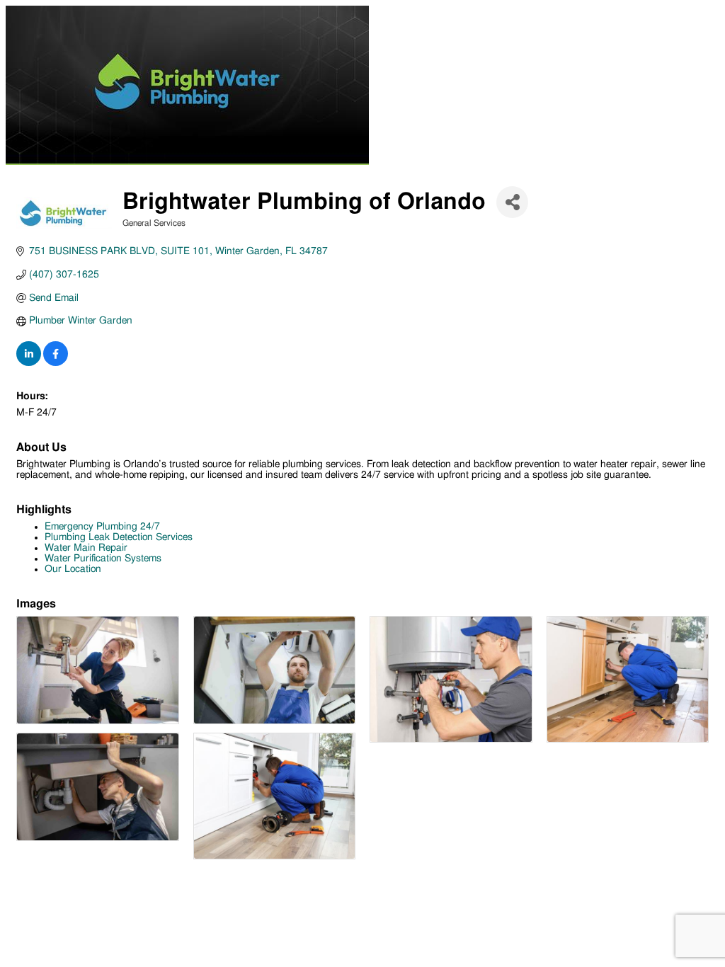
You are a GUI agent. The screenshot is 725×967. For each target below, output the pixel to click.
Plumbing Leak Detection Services (119, 537)
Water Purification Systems (103, 558)
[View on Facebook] (55, 363)
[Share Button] (512, 202)
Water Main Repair (86, 548)
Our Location (73, 569)
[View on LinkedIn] (28, 363)
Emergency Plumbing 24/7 (102, 527)
